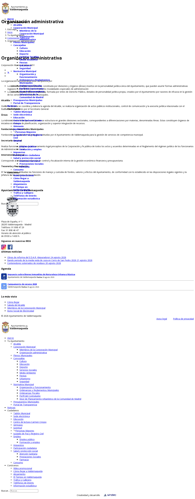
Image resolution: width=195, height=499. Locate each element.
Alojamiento (20, 184)
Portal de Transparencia (26, 103)
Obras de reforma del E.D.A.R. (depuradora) (36, 257)
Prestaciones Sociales (32, 163)
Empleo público (28, 146)
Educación (25, 51)
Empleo (17, 140)
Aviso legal (161, 318)
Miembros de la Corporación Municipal (32, 32)
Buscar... (5, 203)
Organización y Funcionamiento (28, 75)
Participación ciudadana (26, 155)
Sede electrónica (22, 114)
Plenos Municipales (23, 42)
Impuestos (19, 152)
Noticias (11, 105)
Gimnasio (18, 126)
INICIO (10, 19)
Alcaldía (17, 24)
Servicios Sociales (29, 56)
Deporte (24, 53)
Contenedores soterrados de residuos (34, 263)
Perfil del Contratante (32, 88)
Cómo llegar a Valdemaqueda (21, 180)
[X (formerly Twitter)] (8, 73)
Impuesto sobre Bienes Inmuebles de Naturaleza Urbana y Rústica (41, 274)
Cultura (24, 48)
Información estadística (26, 198)
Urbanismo (25, 65)
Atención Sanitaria (30, 160)
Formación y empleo (31, 149)
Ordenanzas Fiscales (31, 85)
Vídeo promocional (23, 175)
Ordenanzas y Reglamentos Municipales (39, 390)
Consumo (18, 169)
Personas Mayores (26, 132)
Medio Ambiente (29, 59)
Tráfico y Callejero (23, 192)
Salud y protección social (27, 158)
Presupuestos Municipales (27, 100)
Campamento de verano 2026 (22, 284)
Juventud (18, 129)
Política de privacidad (183, 318)
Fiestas (23, 62)
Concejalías (19, 45)
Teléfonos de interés (25, 195)
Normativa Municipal (24, 71)
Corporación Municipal (25, 27)
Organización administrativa (28, 38)
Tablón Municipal (22, 111)
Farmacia (25, 166)
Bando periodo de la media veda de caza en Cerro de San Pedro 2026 (49, 260)
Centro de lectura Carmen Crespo (29, 422)
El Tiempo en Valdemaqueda (21, 188)
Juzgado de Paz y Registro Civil (28, 433)
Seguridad (25, 68)
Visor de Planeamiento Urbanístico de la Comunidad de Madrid (32, 94)
